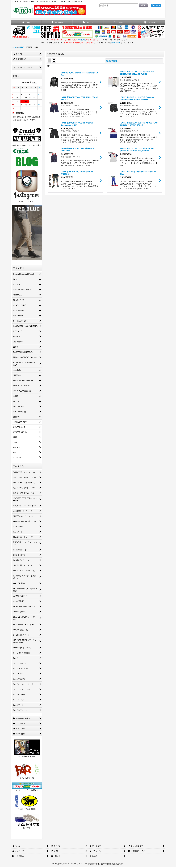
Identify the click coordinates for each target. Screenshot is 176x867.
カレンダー (115, 42)
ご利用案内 (81, 39)
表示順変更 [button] (113, 61)
